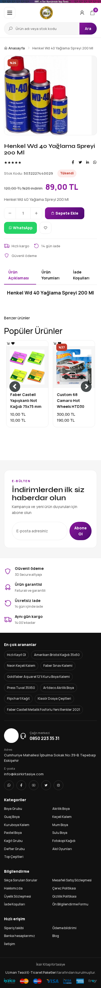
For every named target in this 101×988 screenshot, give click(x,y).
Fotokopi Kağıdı (63, 840)
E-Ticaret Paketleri (42, 972)
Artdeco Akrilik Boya (58, 687)
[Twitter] (80, 162)
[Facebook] (73, 162)
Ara (88, 28)
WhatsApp (22, 227)
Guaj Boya (12, 816)
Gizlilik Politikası (64, 896)
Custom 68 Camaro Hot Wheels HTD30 (70, 400)
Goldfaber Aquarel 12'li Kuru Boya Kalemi (38, 676)
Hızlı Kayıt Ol (16, 654)
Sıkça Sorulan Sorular (20, 880)
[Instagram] (58, 785)
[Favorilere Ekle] (45, 228)
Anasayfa (16, 48)
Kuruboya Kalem (16, 825)
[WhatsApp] (95, 162)
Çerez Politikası (64, 888)
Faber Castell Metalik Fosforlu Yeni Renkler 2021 (43, 709)
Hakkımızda (13, 888)
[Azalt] (10, 213)
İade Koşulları (14, 904)
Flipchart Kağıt (18, 698)
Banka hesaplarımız (19, 935)
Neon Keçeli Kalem (21, 665)
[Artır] (36, 213)
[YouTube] (34, 785)
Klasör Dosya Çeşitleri (54, 698)
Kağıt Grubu (13, 840)
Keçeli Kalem (62, 816)
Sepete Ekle (66, 213)
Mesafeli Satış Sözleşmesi (72, 880)
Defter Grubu (14, 849)
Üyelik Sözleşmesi (17, 896)
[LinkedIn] (87, 162)
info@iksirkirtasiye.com (24, 774)
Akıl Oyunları (62, 849)
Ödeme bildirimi (64, 928)
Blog (55, 935)
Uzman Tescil (16, 972)
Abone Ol (80, 530)
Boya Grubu (13, 808)
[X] (46, 785)
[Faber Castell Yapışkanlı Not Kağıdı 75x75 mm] (8, 343)
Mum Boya (60, 825)
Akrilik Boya (61, 808)
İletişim (9, 944)
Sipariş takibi (14, 928)
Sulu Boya (59, 832)
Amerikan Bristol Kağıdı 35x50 (57, 654)
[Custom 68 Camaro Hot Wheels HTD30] (55, 343)
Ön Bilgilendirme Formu (70, 904)
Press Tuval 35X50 (21, 687)
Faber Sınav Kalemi (57, 665)
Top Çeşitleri (13, 856)
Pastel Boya (13, 832)
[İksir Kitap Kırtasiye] (46, 12)
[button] (9, 12)
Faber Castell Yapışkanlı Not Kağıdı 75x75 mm (25, 400)
